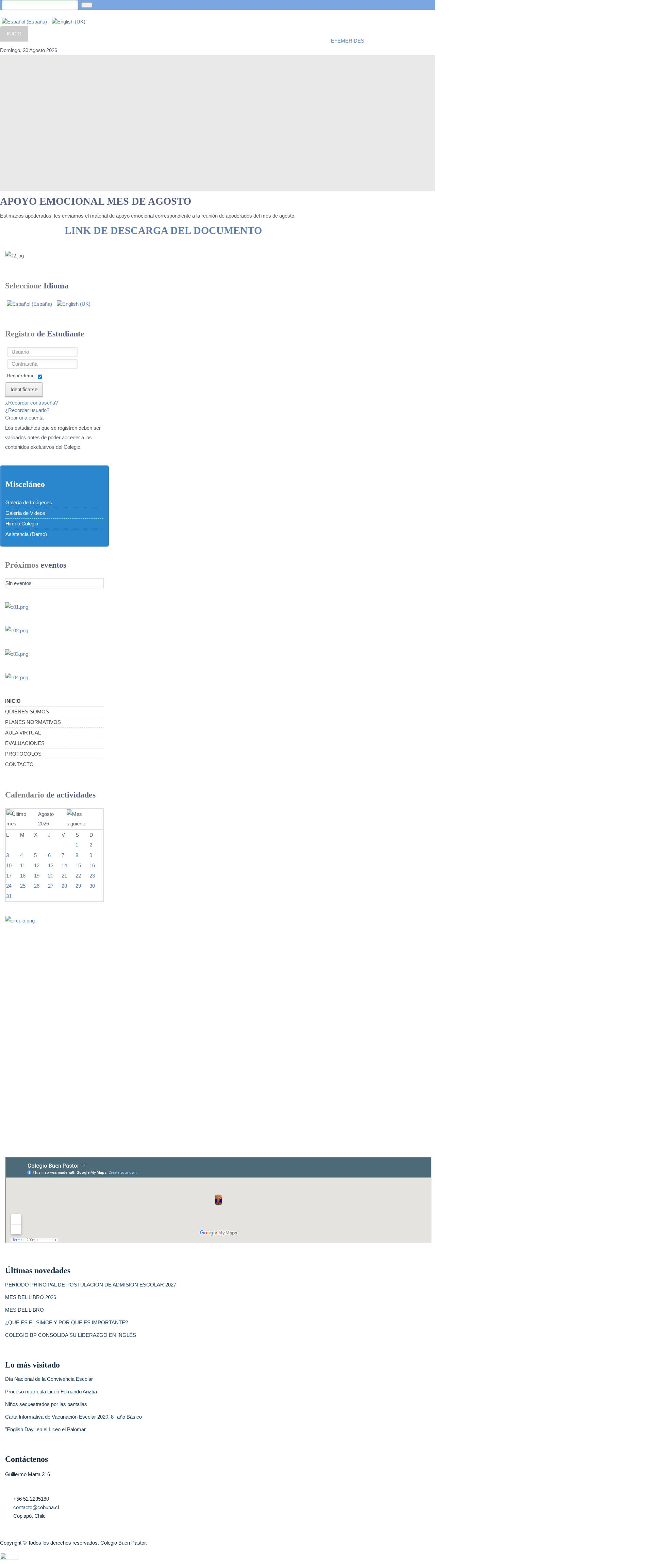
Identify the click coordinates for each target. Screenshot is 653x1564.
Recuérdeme (21, 375)
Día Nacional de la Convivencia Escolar (49, 1379)
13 (50, 865)
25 (23, 886)
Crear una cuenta (24, 418)
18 (23, 876)
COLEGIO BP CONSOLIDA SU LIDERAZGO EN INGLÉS (70, 1335)
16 (92, 865)
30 (92, 886)
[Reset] (86, 5)
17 (9, 876)
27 (50, 886)
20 (50, 876)
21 (64, 876)
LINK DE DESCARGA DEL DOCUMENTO (163, 230)
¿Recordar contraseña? (31, 403)
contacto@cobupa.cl (36, 1507)
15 (78, 865)
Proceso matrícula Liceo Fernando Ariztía (51, 1391)
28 (64, 886)
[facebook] (335, 29)
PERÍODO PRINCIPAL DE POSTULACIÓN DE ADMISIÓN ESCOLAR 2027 (90, 1284)
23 (92, 876)
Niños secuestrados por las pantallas (46, 1404)
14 (64, 865)
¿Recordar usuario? (27, 410)
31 (9, 896)
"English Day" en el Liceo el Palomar (45, 1429)
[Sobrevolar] (9, 1556)
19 (36, 876)
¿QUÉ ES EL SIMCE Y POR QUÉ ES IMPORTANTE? (66, 1322)
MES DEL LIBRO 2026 (30, 1297)
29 (78, 886)
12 (36, 865)
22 (78, 876)
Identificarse (24, 389)
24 (9, 886)
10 (9, 865)
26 (36, 886)
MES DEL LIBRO (24, 1310)
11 (22, 865)
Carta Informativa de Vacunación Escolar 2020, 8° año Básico (73, 1417)
